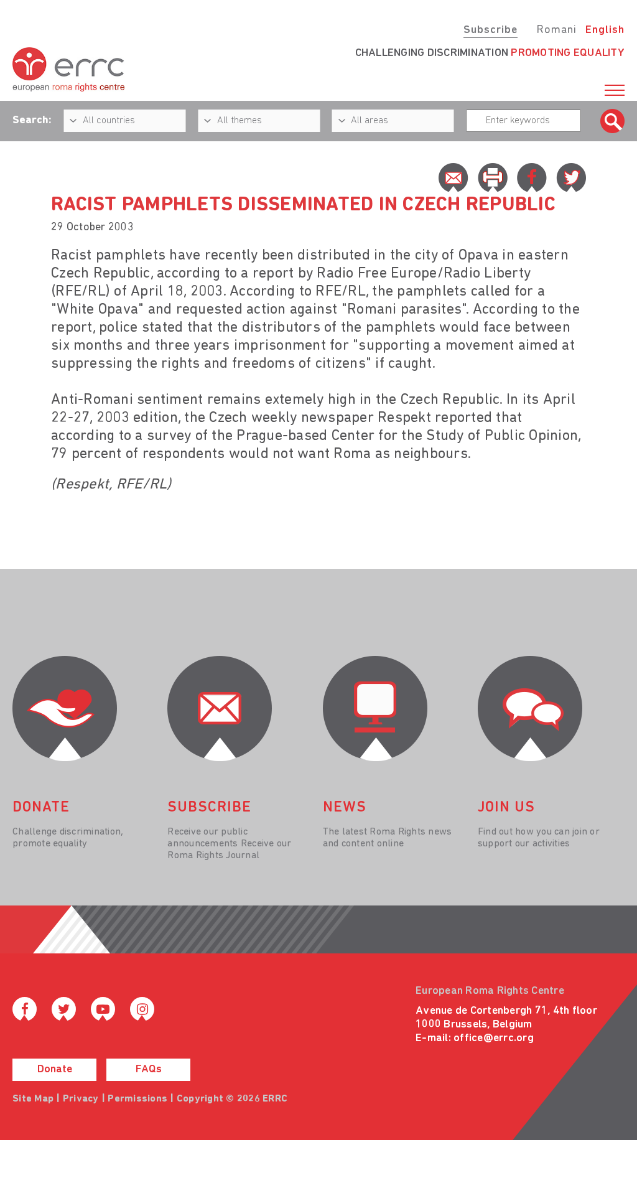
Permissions (137, 1099)
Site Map (32, 1099)
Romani (556, 30)
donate (41, 807)
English (605, 30)
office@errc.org (493, 1038)
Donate (54, 1069)
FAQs (149, 1069)
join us (506, 807)
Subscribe (490, 30)
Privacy (81, 1099)
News (344, 807)
